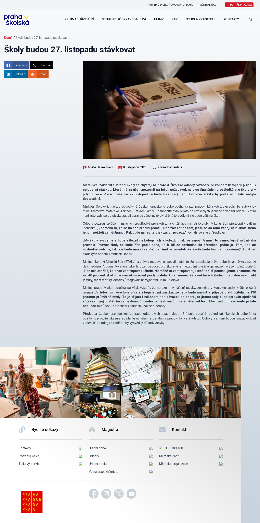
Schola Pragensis (200, 19)
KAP (175, 19)
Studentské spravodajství (124, 19)
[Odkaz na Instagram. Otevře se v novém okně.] (106, 494)
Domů (8, 38)
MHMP (159, 19)
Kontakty (231, 19)
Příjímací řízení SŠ (79, 19)
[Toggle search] (250, 19)
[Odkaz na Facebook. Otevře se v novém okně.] (94, 494)
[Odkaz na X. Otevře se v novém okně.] (119, 494)
